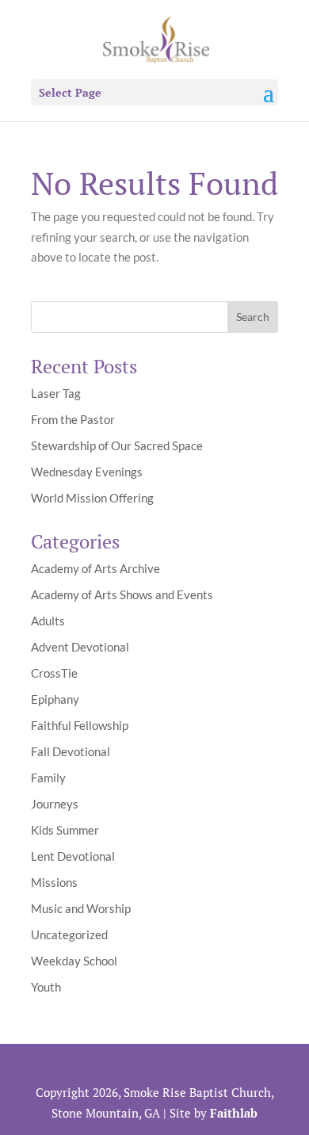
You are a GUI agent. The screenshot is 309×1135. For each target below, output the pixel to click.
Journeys (54, 804)
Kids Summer (65, 830)
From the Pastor (73, 419)
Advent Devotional (80, 647)
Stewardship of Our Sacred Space (117, 445)
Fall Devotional (70, 751)
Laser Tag (56, 393)
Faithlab (234, 1113)
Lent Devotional (73, 856)
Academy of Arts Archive (95, 568)
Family (48, 777)
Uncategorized (69, 934)
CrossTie (54, 673)
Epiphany (55, 699)
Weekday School (74, 960)
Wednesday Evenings (87, 471)
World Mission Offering (92, 498)
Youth (46, 987)
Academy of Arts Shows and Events (122, 594)
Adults (48, 620)
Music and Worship (81, 908)
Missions (54, 882)
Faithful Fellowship (79, 725)
